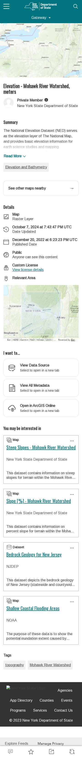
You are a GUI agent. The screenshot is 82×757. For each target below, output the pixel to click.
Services (40, 710)
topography (14, 665)
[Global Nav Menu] (6, 6)
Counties (47, 700)
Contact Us (63, 710)
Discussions (10, 751)
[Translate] (72, 751)
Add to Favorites (30, 751)
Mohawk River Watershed (50, 665)
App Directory (21, 700)
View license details (28, 270)
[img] (46, 100)
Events (66, 700)
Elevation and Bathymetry (26, 167)
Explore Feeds (16, 743)
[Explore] (41, 313)
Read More (13, 156)
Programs (18, 710)
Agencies (65, 690)
